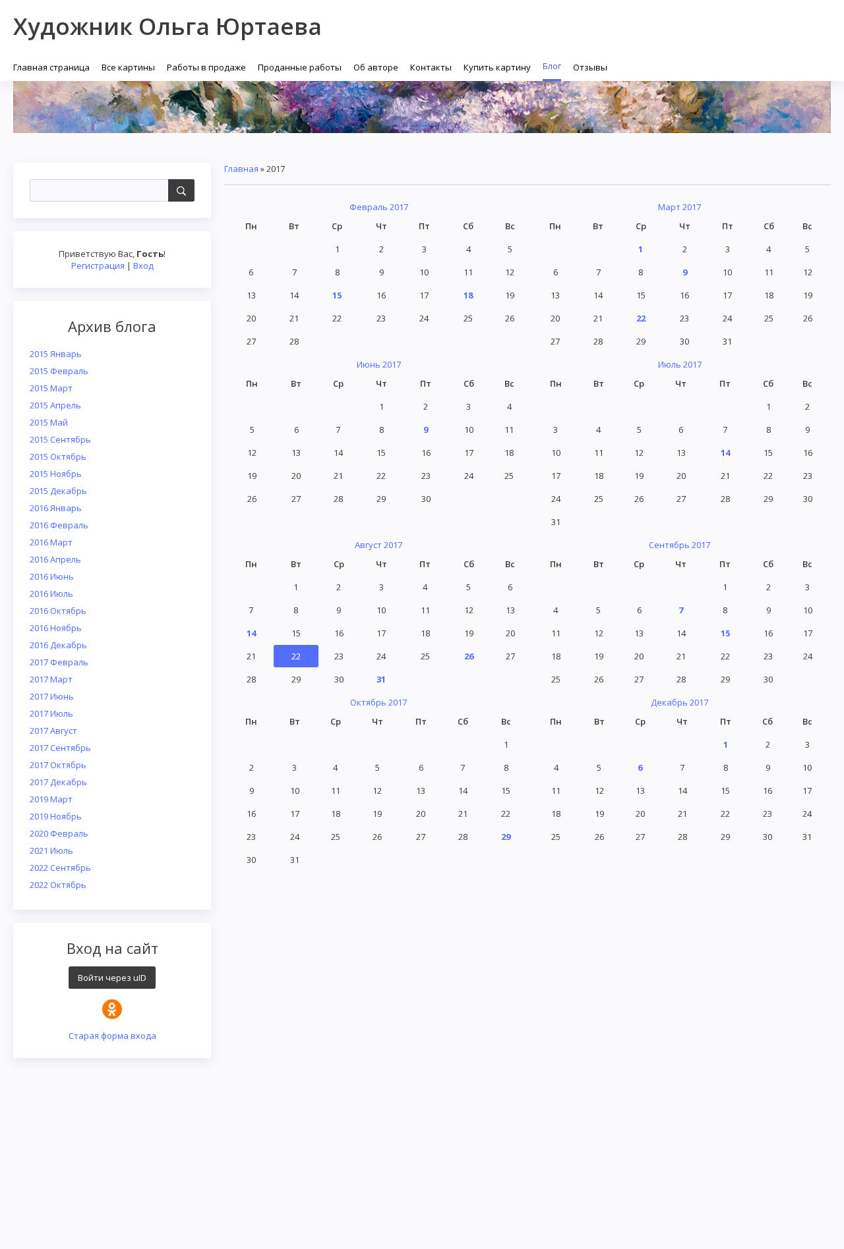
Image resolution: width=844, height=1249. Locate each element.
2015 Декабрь (58, 491)
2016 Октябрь (58, 611)
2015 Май (49, 422)
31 (381, 679)
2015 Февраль (59, 371)
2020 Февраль (59, 833)
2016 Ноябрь (56, 628)
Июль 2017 (680, 364)
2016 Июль (51, 593)
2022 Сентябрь (60, 868)
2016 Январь (56, 508)
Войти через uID (112, 978)
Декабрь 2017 (679, 702)
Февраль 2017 (378, 207)
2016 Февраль (59, 525)
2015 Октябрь (58, 456)
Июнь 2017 (379, 364)
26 (468, 656)
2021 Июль (51, 850)
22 (641, 318)
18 (468, 295)
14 (725, 452)
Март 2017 (679, 207)
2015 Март (51, 388)
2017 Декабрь (58, 782)
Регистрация (98, 265)
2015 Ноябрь (56, 474)
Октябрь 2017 (378, 702)
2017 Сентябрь (60, 748)
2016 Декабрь (58, 645)
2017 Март (51, 679)
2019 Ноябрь (56, 816)
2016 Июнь (52, 576)
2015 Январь (56, 354)
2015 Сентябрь (60, 439)
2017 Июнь (52, 696)
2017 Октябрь (58, 765)
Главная (241, 169)
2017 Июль (51, 713)
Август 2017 (378, 545)
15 (337, 295)
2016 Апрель (55, 559)
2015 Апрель (55, 405)
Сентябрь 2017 (679, 545)
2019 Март (51, 799)
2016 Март (51, 542)
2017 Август (53, 730)
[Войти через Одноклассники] (112, 1009)
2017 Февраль (59, 662)
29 (505, 837)
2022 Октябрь (58, 885)
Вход (143, 265)
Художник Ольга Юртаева (167, 26)
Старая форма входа (112, 1035)
